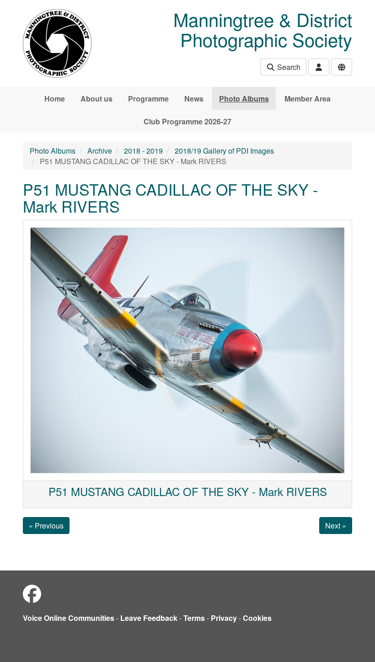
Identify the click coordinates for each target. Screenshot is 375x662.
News (194, 98)
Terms (194, 618)
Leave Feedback (148, 618)
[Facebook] (32, 593)
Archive (99, 150)
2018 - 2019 (143, 150)
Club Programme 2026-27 (187, 121)
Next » (335, 525)
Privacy (224, 618)
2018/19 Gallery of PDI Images (224, 150)
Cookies (257, 618)
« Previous (46, 525)
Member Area (307, 98)
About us (96, 98)
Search (287, 67)
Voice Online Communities (68, 618)
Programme (148, 98)
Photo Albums (244, 98)
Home (54, 98)
